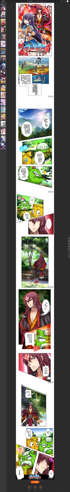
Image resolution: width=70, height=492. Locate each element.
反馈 (6, 1)
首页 (28, 1)
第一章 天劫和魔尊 (36, 1)
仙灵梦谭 (31, 1)
